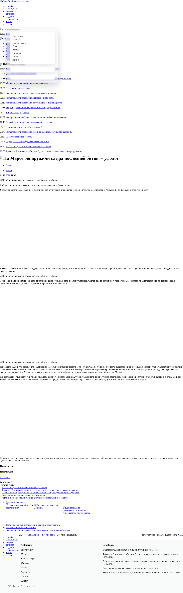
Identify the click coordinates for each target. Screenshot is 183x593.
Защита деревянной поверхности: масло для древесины (33, 107)
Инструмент (12, 8)
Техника (10, 14)
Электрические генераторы (19, 136)
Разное (9, 24)
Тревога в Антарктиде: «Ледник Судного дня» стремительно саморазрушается (44, 151)
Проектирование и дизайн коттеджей (24, 127)
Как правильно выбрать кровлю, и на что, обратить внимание (36, 117)
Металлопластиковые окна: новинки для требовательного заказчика (39, 132)
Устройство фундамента (17, 112)
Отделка (10, 16)
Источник (5, 477)
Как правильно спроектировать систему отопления (31, 93)
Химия (9, 21)
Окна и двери (12, 19)
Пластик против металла (18, 88)
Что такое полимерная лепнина (21, 527)
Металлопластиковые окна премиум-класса (27, 83)
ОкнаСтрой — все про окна (41, 535)
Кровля (9, 11)
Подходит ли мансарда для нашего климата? (27, 141)
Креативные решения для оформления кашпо (24, 495)
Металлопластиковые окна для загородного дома (30, 98)
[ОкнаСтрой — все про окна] (14, 1)
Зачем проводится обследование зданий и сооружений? (33, 525)
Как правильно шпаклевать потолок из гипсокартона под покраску (38, 530)
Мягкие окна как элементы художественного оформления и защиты (35, 498)
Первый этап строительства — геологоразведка (29, 122)
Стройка (10, 6)
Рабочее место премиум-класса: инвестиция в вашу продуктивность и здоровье (40, 492)
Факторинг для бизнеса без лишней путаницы (28, 146)
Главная (9, 165)
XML (180, 535)
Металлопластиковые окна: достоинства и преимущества (34, 102)
